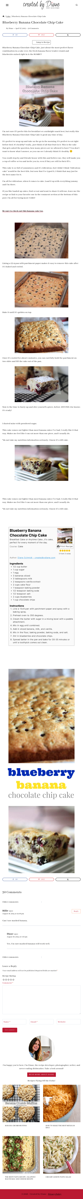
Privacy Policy (54, 1194)
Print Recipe (66, 546)
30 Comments (33, 28)
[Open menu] (7, 5)
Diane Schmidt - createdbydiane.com (36, 557)
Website (62, 1022)
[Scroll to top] (78, 1191)
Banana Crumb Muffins (16, 1126)
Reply (76, 911)
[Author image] (3, 28)
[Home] (3, 16)
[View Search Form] (76, 5)
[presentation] (21, 1103)
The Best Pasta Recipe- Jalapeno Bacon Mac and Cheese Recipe (20, 1178)
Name (7, 1022)
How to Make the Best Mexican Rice (60, 1127)
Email (34, 1022)
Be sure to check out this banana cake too (22, 211)
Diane (11, 28)
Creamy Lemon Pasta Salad (58, 1177)
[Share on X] (68, 35)
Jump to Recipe (43, 42)
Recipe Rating (9, 976)
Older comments (10, 902)
